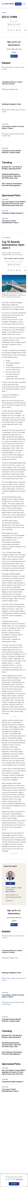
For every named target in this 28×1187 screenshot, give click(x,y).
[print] (25, 30)
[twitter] (14, 30)
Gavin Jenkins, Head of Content (14, 258)
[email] (19, 30)
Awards (4, 12)
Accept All (14, 1183)
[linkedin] (11, 30)
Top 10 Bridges (6, 237)
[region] (14, 1180)
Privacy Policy (19, 1179)
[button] (3, 4)
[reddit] (17, 30)
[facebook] (8, 30)
